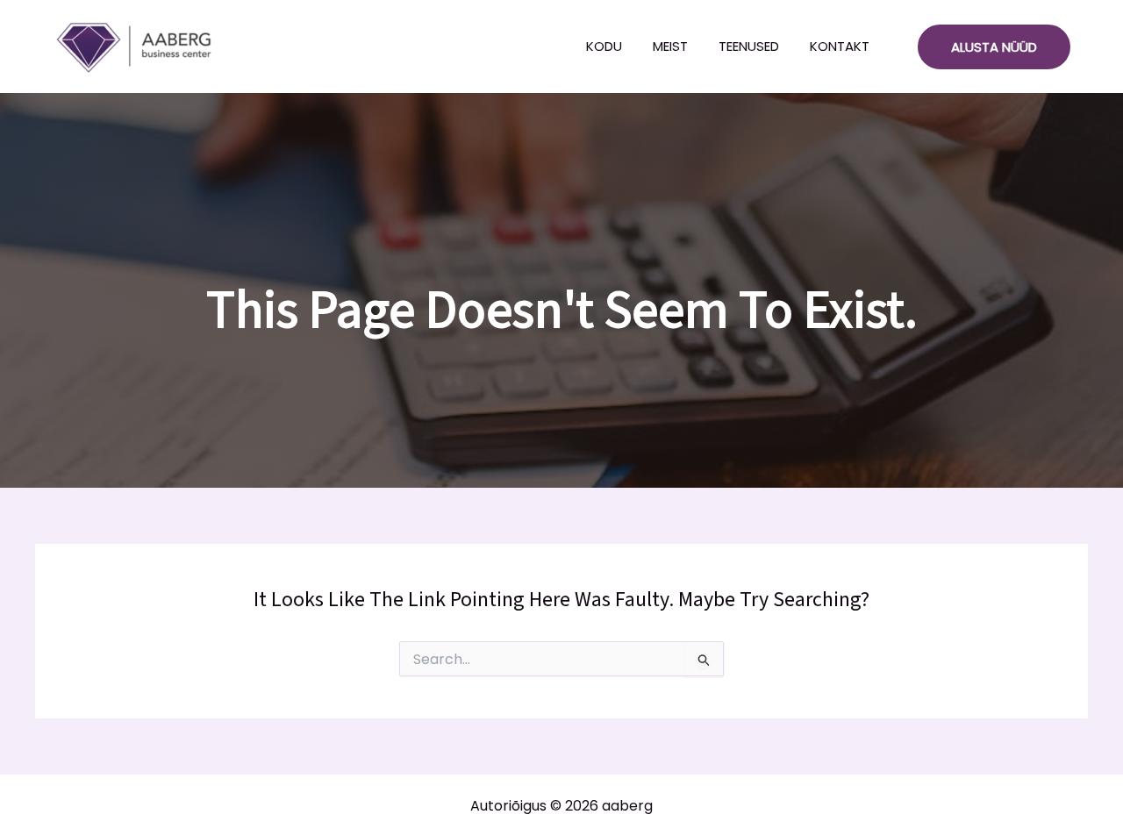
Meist (670, 46)
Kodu (604, 46)
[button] (994, 47)
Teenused (749, 46)
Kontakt (839, 46)
